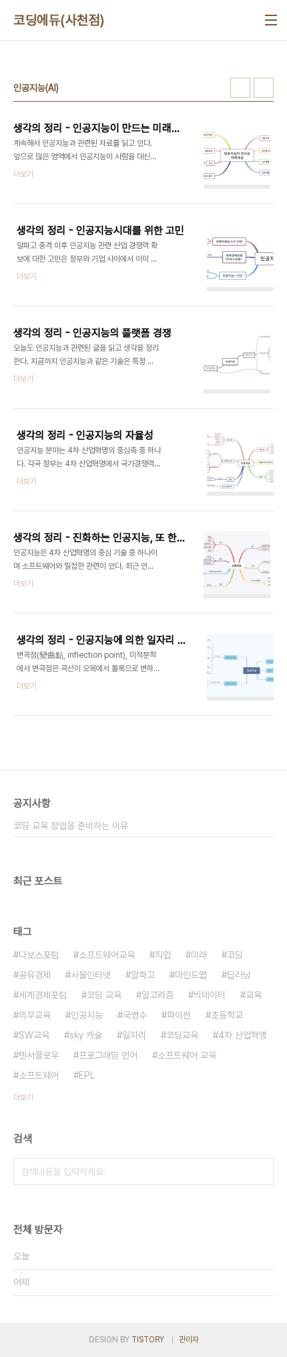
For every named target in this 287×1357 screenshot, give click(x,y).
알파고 (143, 975)
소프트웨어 (39, 1075)
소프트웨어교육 (107, 954)
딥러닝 (239, 975)
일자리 (134, 1035)
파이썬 (179, 1015)
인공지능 (87, 1015)
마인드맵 (191, 975)
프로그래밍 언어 (108, 1055)
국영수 (135, 1015)
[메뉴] (271, 20)
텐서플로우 (39, 1055)
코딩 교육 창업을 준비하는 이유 (70, 825)
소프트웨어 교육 (187, 1055)
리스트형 (264, 88)
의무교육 (35, 1015)
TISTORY (147, 1339)
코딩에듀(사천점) (59, 20)
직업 (163, 954)
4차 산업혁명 (242, 1035)
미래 (199, 954)
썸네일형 (240, 88)
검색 (260, 1171)
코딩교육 (182, 1035)
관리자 (189, 1339)
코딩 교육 (104, 995)
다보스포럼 (39, 954)
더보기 (23, 1097)
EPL (87, 1075)
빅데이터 (210, 995)
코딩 (235, 954)
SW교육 (34, 1035)
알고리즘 (157, 995)
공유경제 (35, 975)
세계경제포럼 (43, 995)
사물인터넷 (91, 975)
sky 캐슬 (85, 1035)
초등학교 (227, 1015)
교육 (254, 995)
